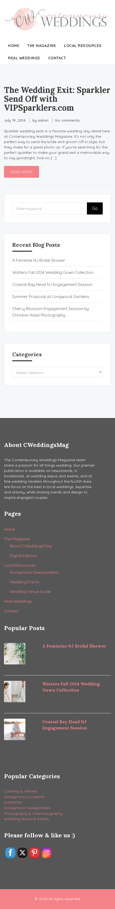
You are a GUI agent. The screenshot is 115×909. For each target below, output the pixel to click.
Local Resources (83, 45)
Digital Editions (23, 555)
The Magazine (41, 45)
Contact (57, 58)
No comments (67, 120)
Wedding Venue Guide (30, 591)
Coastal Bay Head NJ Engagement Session (52, 284)
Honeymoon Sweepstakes (34, 572)
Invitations (13, 802)
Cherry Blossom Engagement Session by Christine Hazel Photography (50, 312)
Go (95, 208)
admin (43, 120)
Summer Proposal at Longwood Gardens (50, 296)
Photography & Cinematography (33, 813)
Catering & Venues (20, 791)
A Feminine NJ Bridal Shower (38, 260)
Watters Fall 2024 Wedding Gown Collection (52, 272)
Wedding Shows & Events (26, 818)
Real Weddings (24, 58)
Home (13, 45)
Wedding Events (25, 581)
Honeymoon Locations (24, 796)
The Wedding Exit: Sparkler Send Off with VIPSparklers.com (57, 99)
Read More (21, 172)
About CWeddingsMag (31, 545)
